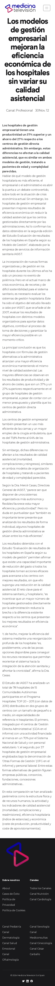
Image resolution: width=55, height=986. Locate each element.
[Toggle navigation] (46, 8)
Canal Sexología (39, 926)
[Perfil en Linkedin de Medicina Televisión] (27, 981)
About (6, 888)
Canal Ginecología (41, 943)
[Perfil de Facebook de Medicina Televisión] (31, 981)
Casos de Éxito (11, 893)
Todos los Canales (40, 888)
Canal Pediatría (11, 926)
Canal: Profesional (19, 110)
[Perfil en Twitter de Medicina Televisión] (23, 981)
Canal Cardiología (40, 899)
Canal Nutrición (39, 893)
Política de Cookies (13, 910)
